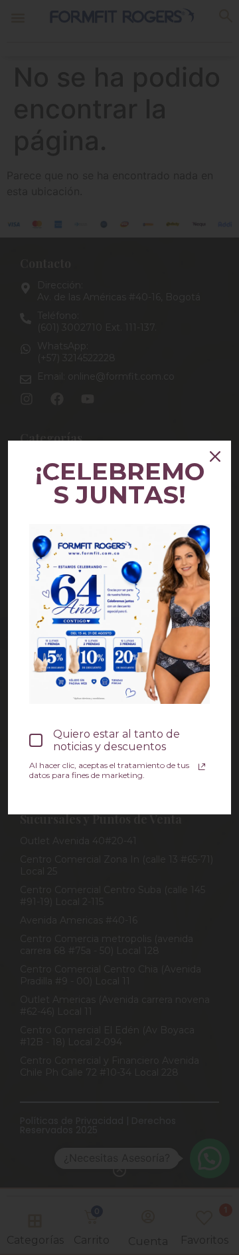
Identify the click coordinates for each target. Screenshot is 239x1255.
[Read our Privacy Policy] (202, 767)
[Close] (215, 456)
